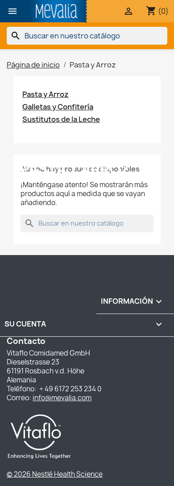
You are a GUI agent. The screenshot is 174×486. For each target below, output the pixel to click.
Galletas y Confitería (57, 107)
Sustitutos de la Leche (61, 119)
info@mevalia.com (62, 397)
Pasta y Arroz (45, 94)
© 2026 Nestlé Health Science (55, 474)
